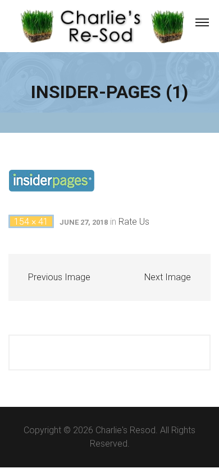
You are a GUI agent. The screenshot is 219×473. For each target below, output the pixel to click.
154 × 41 (31, 221)
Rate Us (133, 221)
